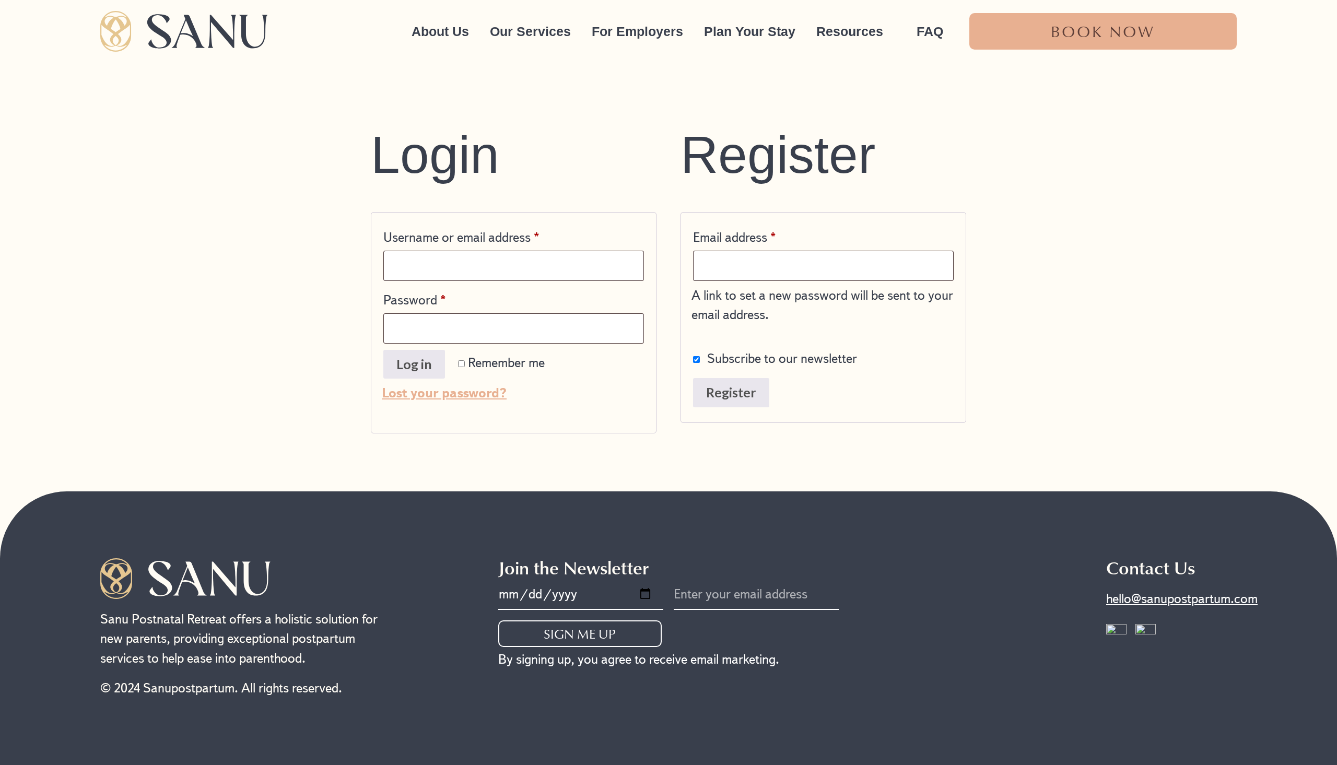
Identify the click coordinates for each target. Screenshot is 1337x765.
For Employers (637, 31)
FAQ (930, 31)
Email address (758, 235)
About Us (440, 31)
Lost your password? (444, 393)
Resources (849, 31)
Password (437, 297)
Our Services (530, 31)
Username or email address (484, 235)
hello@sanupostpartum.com (1182, 599)
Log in (414, 364)
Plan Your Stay (749, 31)
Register (731, 392)
